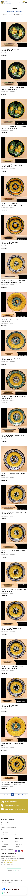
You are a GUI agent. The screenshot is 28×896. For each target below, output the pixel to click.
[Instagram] (16, 851)
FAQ (2, 841)
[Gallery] (14, 34)
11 (19, 795)
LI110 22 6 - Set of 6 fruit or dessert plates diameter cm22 (13, 127)
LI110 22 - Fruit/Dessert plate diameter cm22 (11, 165)
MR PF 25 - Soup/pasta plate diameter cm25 (11, 628)
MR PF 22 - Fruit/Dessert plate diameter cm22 (12, 706)
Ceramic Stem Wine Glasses (8, 827)
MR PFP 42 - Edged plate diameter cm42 (13, 474)
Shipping (3, 846)
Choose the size (15, 45)
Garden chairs (4, 830)
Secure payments (9, 809)
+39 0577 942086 (8, 863)
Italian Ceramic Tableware (8, 53)
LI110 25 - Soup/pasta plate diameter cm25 (10, 50)
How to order (4, 844)
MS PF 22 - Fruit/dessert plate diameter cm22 (12, 243)
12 (22, 795)
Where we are (18, 844)
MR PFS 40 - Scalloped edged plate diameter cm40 (13, 397)
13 (25, 795)
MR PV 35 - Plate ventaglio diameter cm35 (10, 358)
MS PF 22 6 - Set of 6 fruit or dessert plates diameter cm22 (12, 204)
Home (4, 14)
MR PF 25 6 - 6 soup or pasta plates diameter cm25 (13, 590)
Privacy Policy (4, 886)
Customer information (7, 849)
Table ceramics (5, 832)
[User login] (20, 2)
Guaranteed (8, 805)
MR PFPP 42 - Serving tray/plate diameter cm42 (12, 436)
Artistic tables (5, 822)
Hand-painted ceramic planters (9, 835)
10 (15, 795)
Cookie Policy (12, 886)
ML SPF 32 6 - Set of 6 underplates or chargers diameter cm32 (13, 783)
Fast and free (8, 801)
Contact (17, 846)
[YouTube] (22, 851)
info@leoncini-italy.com (10, 860)
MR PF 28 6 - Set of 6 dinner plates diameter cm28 (13, 513)
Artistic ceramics (5, 825)
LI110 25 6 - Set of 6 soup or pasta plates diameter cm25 (12, 88)
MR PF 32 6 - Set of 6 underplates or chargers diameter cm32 (13, 281)
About (16, 841)
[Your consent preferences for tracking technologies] (2, 893)
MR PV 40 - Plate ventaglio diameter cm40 (10, 320)
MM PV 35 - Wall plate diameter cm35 (12, 744)
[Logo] (6, 2)
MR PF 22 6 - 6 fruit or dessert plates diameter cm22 (12, 667)
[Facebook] (19, 851)
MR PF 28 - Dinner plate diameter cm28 (13, 551)
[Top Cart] (23, 2)
